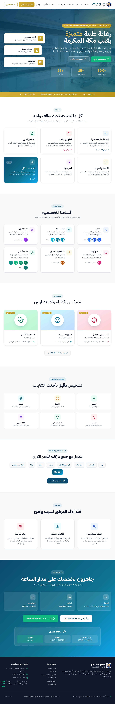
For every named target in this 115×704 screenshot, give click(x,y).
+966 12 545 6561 (65, 606)
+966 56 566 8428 (29, 606)
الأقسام (79, 4)
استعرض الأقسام (103, 150)
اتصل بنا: (74, 618)
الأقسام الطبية (51, 668)
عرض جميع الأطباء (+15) (59, 353)
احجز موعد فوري (100, 59)
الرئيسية (87, 4)
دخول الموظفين (7, 696)
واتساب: (39, 618)
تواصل (38, 4)
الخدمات (71, 4)
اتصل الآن (69, 150)
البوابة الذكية (61, 4)
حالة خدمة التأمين (77, 59)
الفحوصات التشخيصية (48, 675)
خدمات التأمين (48, 4)
